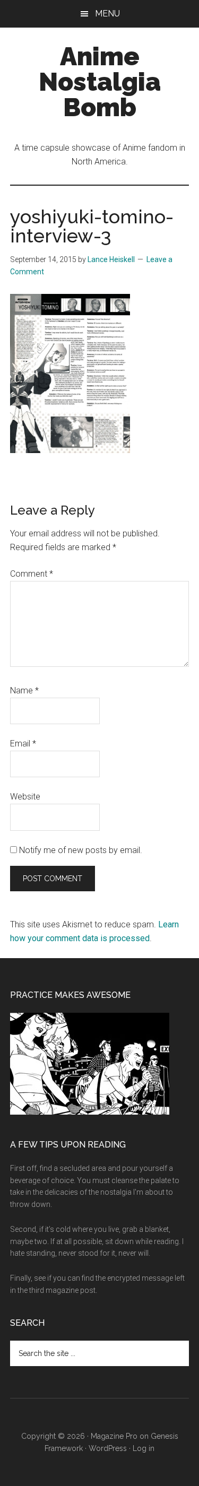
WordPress (108, 1448)
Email (23, 743)
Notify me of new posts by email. (80, 850)
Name (24, 690)
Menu (107, 13)
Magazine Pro (114, 1436)
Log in (143, 1448)
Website (25, 797)
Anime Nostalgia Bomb (100, 81)
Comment (31, 574)
